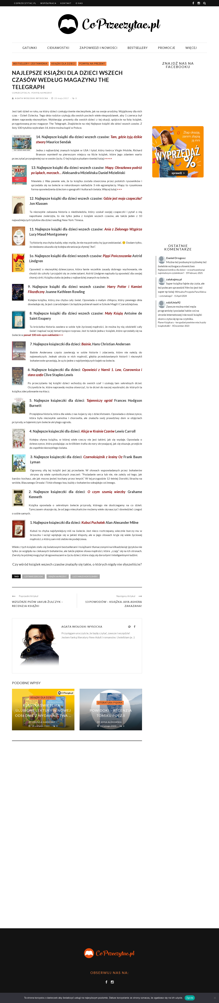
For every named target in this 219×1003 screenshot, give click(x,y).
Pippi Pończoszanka (117, 256)
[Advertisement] (177, 211)
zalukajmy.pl (174, 279)
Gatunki (29, 48)
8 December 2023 (180, 325)
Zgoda (189, 997)
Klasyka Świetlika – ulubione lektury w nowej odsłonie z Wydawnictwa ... (43, 710)
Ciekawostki (58, 48)
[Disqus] (77, 790)
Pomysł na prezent (92, 63)
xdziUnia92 (173, 302)
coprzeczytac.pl (25, 3)
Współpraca (48, 3)
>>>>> (108, 158)
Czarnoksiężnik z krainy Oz (103, 457)
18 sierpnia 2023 (41, 726)
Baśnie (86, 344)
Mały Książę (114, 313)
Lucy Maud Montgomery (85, 576)
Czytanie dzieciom (33, 576)
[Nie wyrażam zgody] (214, 998)
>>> (119, 189)
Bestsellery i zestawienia (30, 63)
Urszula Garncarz (43, 722)
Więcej (191, 48)
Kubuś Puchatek (93, 522)
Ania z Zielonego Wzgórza (123, 229)
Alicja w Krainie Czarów (98, 431)
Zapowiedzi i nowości (98, 48)
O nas (79, 3)
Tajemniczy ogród (100, 400)
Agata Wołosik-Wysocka (31, 98)
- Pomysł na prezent (41, 92)
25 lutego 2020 (108, 726)
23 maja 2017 (61, 98)
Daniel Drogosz (176, 258)
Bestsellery (138, 48)
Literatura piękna (110, 702)
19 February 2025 (194, 273)
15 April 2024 (180, 296)
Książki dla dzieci (63, 63)
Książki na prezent (58, 576)
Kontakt (66, 3)
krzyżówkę (195, 262)
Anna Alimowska (111, 722)
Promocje (166, 48)
